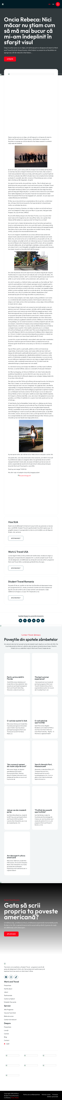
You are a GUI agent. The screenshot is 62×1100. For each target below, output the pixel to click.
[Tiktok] (16, 977)
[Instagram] (11, 977)
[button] (58, 4)
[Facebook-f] (6, 977)
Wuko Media (15, 1097)
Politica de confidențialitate (31, 1094)
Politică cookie (45, 1094)
